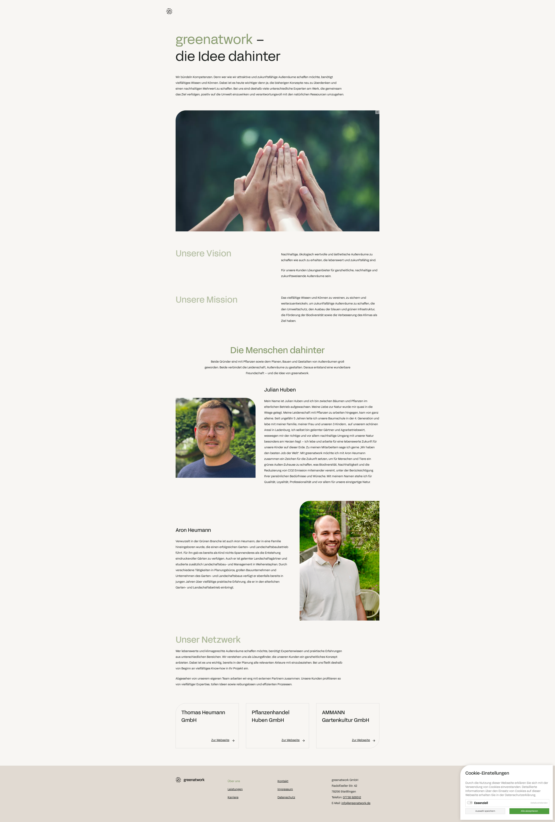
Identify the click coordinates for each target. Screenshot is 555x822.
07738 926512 (352, 797)
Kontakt (283, 781)
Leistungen (235, 789)
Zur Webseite (220, 740)
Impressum (285, 789)
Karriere (233, 797)
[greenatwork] (199, 779)
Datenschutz (286, 797)
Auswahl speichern (485, 811)
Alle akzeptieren (529, 811)
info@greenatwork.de (355, 803)
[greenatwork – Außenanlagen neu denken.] (191, 11)
